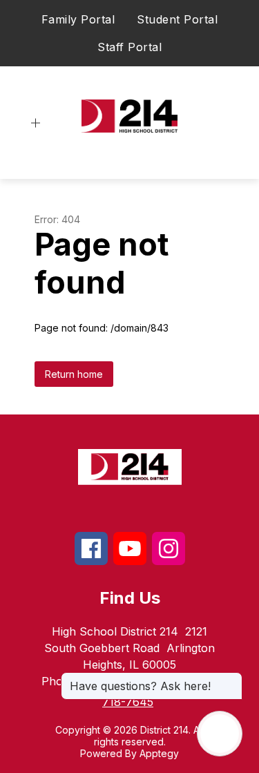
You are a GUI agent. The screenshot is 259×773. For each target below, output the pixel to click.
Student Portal (177, 19)
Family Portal (78, 19)
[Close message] (231, 679)
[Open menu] (36, 123)
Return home (74, 374)
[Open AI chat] (219, 733)
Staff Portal (129, 47)
